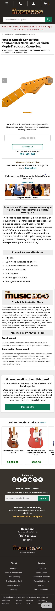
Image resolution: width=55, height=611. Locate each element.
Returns (41, 585)
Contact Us (41, 568)
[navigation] (7, 3)
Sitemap (13, 589)
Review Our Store (13, 585)
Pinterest (40, 479)
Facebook (19, 479)
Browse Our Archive (27, 552)
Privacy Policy (18, 602)
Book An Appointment (14, 572)
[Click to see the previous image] (4, 80)
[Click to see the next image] (50, 80)
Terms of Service (29, 602)
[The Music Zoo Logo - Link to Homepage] (27, 11)
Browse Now (30, 168)
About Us (13, 568)
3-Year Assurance (41, 589)
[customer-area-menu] (34, 3)
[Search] (48, 19)
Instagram (35, 479)
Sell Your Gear (41, 572)
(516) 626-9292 (27, 154)
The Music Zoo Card (14, 581)
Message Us (27, 147)
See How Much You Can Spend (27, 516)
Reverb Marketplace (14, 479)
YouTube (30, 479)
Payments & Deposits (41, 577)
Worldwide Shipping (41, 581)
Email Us (27, 540)
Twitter (24, 479)
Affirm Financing (13, 577)
